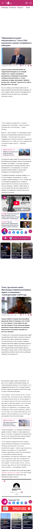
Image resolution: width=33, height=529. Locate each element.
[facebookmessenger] (20, 65)
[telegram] (28, 65)
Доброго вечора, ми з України (11, 472)
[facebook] (13, 232)
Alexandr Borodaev (15, 229)
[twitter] (25, 65)
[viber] (31, 65)
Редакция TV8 (13, 500)
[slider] (16, 495)
